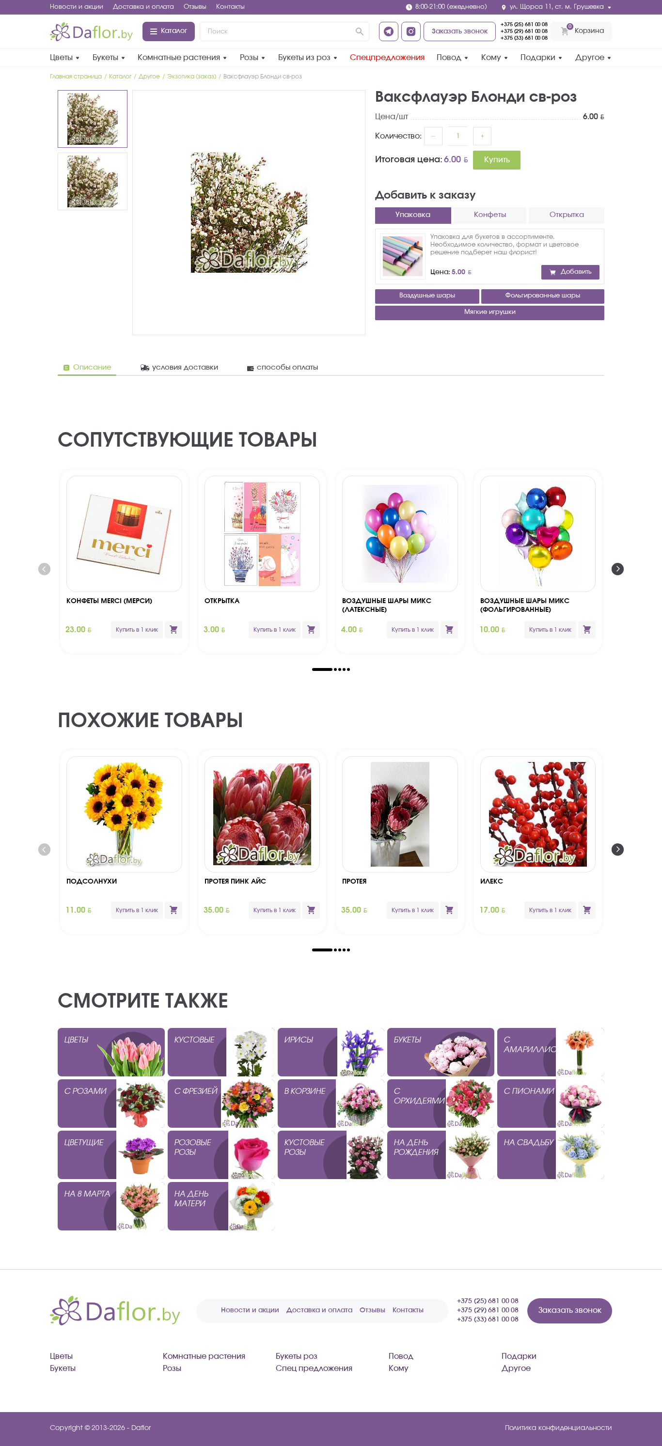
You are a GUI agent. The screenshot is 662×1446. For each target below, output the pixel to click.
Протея (354, 881)
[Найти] (359, 31)
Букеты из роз (304, 58)
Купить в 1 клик (137, 630)
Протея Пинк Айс (235, 881)
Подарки (537, 58)
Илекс (491, 881)
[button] (322, 669)
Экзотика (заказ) (191, 76)
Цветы (61, 58)
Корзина (586, 28)
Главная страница (76, 76)
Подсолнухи (91, 881)
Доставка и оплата (143, 7)
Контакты (230, 7)
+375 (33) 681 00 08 (524, 38)
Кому (491, 58)
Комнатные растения (179, 58)
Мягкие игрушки (490, 312)
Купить (497, 160)
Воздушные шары (427, 296)
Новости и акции (76, 7)
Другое (589, 58)
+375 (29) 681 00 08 (524, 31)
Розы (249, 58)
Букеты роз (296, 1356)
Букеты (105, 58)
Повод (449, 58)
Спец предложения (314, 1368)
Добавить (576, 272)
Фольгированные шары (542, 296)
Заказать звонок (460, 31)
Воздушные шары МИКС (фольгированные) (524, 605)
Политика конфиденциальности (558, 1428)
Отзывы (195, 7)
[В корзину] (173, 629)
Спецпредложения (387, 58)
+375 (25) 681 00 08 (524, 24)
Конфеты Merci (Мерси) (109, 601)
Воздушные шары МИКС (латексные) (386, 605)
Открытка (222, 601)
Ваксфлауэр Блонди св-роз (262, 76)
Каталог (174, 31)
